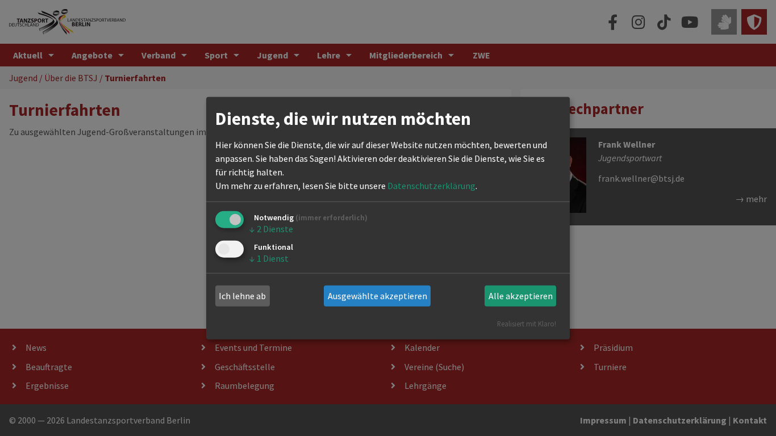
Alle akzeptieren (521, 295)
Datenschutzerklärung (431, 185)
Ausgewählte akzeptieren (377, 295)
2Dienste (271, 228)
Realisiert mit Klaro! (526, 323)
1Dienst (269, 258)
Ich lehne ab (242, 295)
